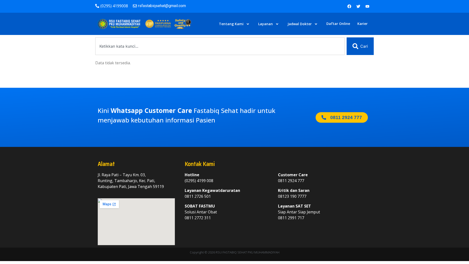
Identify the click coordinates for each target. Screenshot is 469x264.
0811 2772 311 (198, 217)
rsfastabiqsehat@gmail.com (162, 5)
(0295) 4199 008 (199, 180)
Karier (362, 23)
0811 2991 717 (291, 217)
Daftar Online (338, 23)
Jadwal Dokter (300, 24)
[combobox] (220, 46)
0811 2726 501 (198, 196)
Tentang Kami (231, 24)
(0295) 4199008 (114, 6)
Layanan (265, 24)
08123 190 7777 (292, 196)
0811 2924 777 (291, 180)
